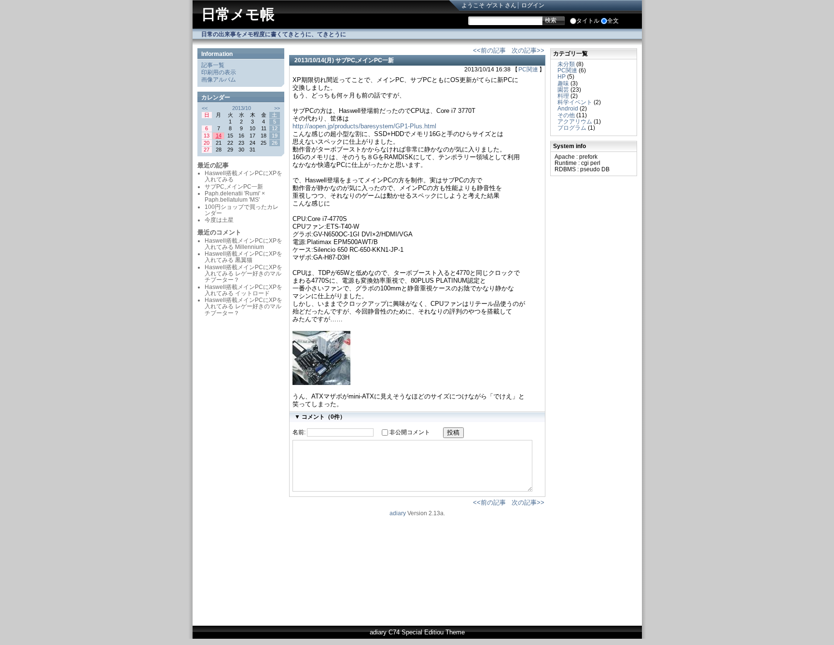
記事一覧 (212, 65)
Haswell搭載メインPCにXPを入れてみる (243, 176)
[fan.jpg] (321, 383)
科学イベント (574, 102)
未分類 (566, 64)
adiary (397, 513)
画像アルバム (218, 79)
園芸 (563, 89)
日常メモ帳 (238, 14)
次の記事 (524, 50)
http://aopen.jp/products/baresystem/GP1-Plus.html (364, 126)
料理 (563, 96)
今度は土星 (219, 220)
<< (205, 108)
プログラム (571, 127)
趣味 (563, 83)
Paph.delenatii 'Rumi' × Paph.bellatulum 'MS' (235, 196)
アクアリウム (574, 121)
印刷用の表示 (218, 72)
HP (561, 76)
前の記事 (493, 50)
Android (567, 108)
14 (219, 135)
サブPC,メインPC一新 (364, 60)
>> (277, 108)
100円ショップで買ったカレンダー (241, 210)
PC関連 (528, 69)
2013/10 (241, 108)
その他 (566, 115)
